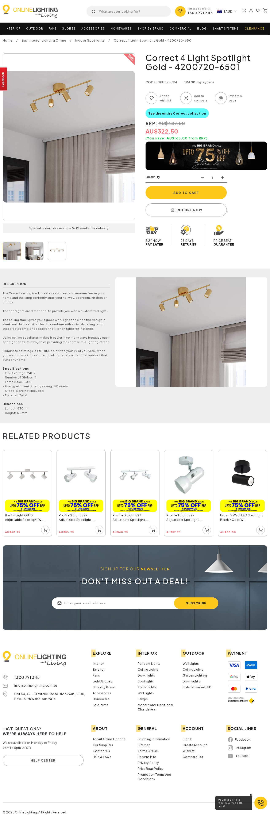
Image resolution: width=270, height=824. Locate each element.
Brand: (190, 82)
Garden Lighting (195, 674)
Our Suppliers (103, 744)
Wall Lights (146, 692)
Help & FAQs (102, 756)
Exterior (99, 668)
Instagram (243, 746)
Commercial (181, 28)
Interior (13, 28)
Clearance (255, 28)
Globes (69, 28)
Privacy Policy (148, 761)
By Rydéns (206, 82)
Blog (202, 28)
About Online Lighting (109, 738)
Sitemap (144, 744)
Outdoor (34, 28)
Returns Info (147, 756)
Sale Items (100, 704)
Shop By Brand (104, 686)
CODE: (151, 82)
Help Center (43, 759)
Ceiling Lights (148, 668)
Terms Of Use (148, 750)
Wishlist (189, 750)
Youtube (242, 754)
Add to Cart (186, 193)
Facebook (243, 738)
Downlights (146, 674)
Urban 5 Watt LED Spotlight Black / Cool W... (240, 514)
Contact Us (101, 750)
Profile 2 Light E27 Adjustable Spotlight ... (79, 514)
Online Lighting (30, 11)
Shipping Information (154, 738)
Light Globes (102, 680)
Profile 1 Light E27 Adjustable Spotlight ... (187, 514)
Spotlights (146, 680)
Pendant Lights (149, 662)
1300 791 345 (200, 13)
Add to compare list (186, 98)
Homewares (121, 28)
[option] (27, 493)
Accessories (93, 28)
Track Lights (147, 686)
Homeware (101, 698)
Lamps (143, 698)
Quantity (153, 177)
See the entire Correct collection (177, 113)
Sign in (188, 738)
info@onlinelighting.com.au (35, 684)
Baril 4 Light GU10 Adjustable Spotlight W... (27, 514)
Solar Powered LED (197, 686)
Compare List (193, 756)
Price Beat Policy (150, 767)
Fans (53, 28)
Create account (195, 744)
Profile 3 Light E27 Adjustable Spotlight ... (133, 514)
